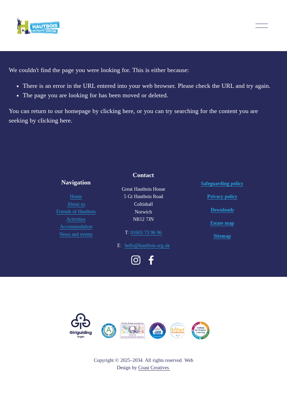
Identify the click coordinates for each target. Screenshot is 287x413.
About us (76, 204)
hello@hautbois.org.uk (147, 245)
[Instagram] (136, 260)
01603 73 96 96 (146, 232)
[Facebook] (151, 260)
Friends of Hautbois (76, 211)
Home (76, 196)
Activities (75, 219)
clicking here (116, 110)
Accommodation (76, 226)
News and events (75, 234)
